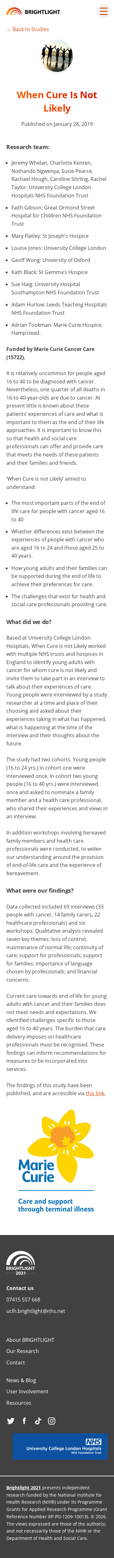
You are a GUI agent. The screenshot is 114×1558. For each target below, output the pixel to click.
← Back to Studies (27, 29)
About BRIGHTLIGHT (30, 1339)
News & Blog (21, 1380)
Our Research (22, 1351)
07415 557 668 (23, 1299)
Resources (18, 1402)
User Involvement (27, 1391)
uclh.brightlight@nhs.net (35, 1310)
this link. (95, 1093)
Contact (15, 1362)
